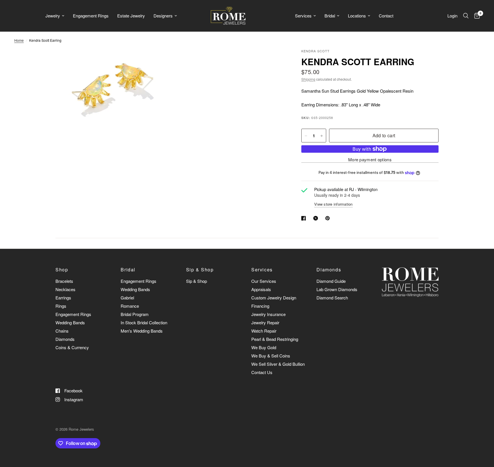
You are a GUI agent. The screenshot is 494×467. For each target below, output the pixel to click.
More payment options (370, 159)
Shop (61, 269)
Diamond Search (332, 298)
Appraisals (261, 289)
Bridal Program (135, 314)
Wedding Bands (70, 322)
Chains (62, 331)
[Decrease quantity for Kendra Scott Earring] (306, 135)
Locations (357, 16)
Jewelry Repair (265, 322)
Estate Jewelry (131, 16)
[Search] (465, 15)
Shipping (308, 79)
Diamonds (65, 339)
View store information (333, 204)
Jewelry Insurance (268, 314)
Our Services (263, 281)
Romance (130, 306)
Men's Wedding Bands (142, 331)
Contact (386, 16)
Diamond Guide (331, 281)
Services (303, 16)
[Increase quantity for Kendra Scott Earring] (321, 135)
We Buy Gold (263, 347)
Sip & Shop (200, 269)
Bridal (329, 16)
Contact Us (261, 372)
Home (19, 40)
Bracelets (64, 281)
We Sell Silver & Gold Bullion (278, 364)
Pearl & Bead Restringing (274, 339)
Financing (260, 306)
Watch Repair (263, 331)
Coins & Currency (72, 347)
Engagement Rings (91, 16)
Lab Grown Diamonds (336, 289)
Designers (163, 16)
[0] (475, 15)
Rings (60, 306)
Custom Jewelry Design (273, 298)
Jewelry (52, 16)
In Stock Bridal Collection (144, 322)
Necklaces (65, 289)
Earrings (63, 298)
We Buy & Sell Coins (270, 356)
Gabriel (127, 298)
